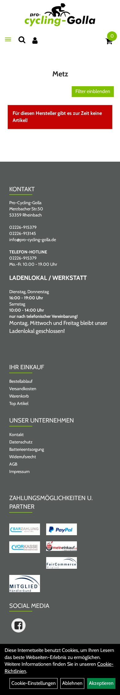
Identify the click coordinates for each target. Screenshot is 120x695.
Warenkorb (19, 396)
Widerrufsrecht (22, 456)
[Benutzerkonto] (35, 40)
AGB (13, 464)
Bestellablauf (21, 381)
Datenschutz (21, 442)
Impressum (19, 471)
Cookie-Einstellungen (33, 683)
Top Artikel (18, 403)
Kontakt (16, 434)
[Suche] (21, 40)
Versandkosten (22, 388)
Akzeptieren (101, 683)
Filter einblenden (92, 91)
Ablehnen (72, 683)
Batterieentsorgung (26, 449)
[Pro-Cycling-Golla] (60, 14)
